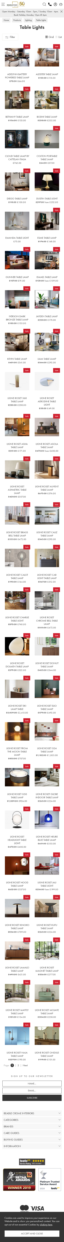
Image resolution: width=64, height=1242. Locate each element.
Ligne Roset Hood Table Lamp (17, 884)
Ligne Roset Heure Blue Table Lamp (47, 838)
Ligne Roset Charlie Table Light (17, 619)
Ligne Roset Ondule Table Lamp (47, 1054)
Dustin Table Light (47, 198)
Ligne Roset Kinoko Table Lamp (17, 926)
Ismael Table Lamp (46, 277)
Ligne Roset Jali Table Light (47, 884)
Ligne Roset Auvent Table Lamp (47, 488)
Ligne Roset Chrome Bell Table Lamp (47, 621)
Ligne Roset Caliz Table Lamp (46, 534)
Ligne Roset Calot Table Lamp (17, 576)
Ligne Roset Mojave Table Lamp (47, 1011)
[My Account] (55, 4)
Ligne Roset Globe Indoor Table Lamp (47, 795)
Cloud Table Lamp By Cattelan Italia (17, 157)
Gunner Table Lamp (17, 277)
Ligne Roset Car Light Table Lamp (47, 576)
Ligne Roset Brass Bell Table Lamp (17, 534)
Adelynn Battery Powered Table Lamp (17, 76)
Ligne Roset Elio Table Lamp (47, 707)
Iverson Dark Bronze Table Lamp (17, 318)
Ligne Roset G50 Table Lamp (17, 795)
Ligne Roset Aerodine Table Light (47, 401)
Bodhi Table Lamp (47, 116)
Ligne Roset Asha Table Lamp (17, 445)
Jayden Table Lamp (47, 316)
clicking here (46, 1224)
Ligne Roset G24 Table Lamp (47, 750)
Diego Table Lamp (17, 198)
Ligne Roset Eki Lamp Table (17, 707)
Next (25, 1065)
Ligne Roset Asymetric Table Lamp (17, 490)
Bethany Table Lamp (17, 116)
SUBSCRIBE (32, 1097)
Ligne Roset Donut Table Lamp (46, 665)
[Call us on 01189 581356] (49, 4)
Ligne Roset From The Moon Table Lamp (17, 751)
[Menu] (3, 4)
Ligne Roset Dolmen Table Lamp (17, 665)
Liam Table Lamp (47, 358)
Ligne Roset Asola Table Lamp (47, 445)
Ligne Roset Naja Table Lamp (17, 1054)
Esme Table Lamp (46, 237)
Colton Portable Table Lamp (47, 157)
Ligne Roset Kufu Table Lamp (47, 926)
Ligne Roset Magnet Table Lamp (46, 969)
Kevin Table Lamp (17, 358)
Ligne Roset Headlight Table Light (17, 840)
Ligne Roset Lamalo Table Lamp (17, 969)
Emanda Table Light (17, 237)
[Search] (44, 4)
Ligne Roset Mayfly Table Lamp (17, 1011)
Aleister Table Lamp (47, 74)
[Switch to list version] (56, 37)
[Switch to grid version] (46, 37)
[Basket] (61, 4)
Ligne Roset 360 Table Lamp (17, 399)
